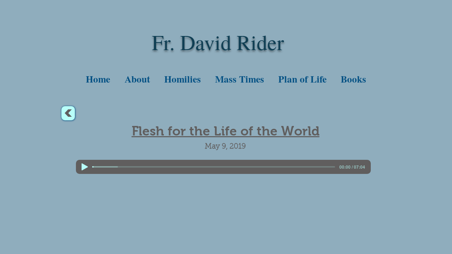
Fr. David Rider (218, 42)
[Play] (85, 166)
